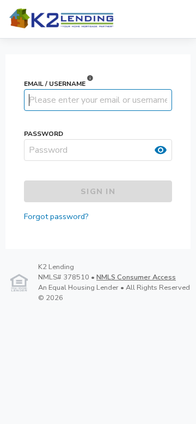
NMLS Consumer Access (136, 277)
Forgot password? (56, 216)
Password (43, 133)
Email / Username (54, 83)
